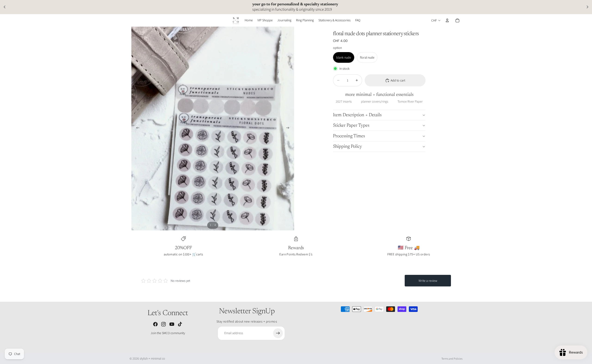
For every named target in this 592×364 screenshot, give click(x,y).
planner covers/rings (374, 101)
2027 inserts (344, 101)
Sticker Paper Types (351, 125)
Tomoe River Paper (410, 101)
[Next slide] (289, 128)
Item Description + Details (357, 115)
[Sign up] (278, 333)
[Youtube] (172, 324)
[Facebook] (155, 324)
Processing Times (349, 136)
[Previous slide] (136, 128)
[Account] (447, 20)
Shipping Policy (347, 146)
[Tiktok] (180, 324)
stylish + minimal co (152, 358)
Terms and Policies (451, 358)
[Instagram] (163, 324)
